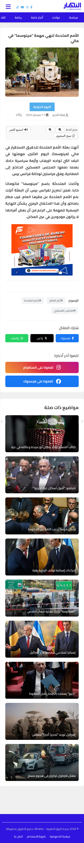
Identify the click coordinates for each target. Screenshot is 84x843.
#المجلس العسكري (65, 310)
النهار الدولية (42, 107)
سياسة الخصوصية (60, 836)
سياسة (73, 17)
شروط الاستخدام (36, 836)
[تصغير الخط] (60, 130)
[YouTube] (22, 7)
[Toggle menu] (9, 6)
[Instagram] (27, 7)
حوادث (56, 17)
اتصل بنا (18, 836)
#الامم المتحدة (32, 300)
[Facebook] (31, 7)
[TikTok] (17, 7)
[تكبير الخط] (50, 130)
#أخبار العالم (56, 300)
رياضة (18, 17)
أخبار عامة (37, 17)
